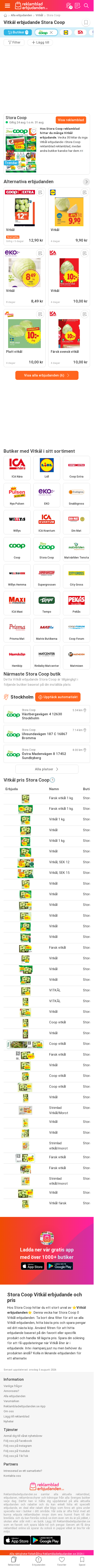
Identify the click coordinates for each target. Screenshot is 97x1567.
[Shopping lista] (77, 5)
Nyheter (9, 1421)
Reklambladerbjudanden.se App (25, 1406)
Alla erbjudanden (21, 15)
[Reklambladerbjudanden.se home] (31, 5)
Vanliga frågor (13, 1386)
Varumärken (11, 1401)
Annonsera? (11, 1391)
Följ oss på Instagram (18, 1445)
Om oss (9, 1411)
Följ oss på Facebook (18, 1440)
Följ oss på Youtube (17, 1451)
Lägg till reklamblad (16, 1416)
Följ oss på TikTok (16, 1456)
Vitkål (39, 15)
